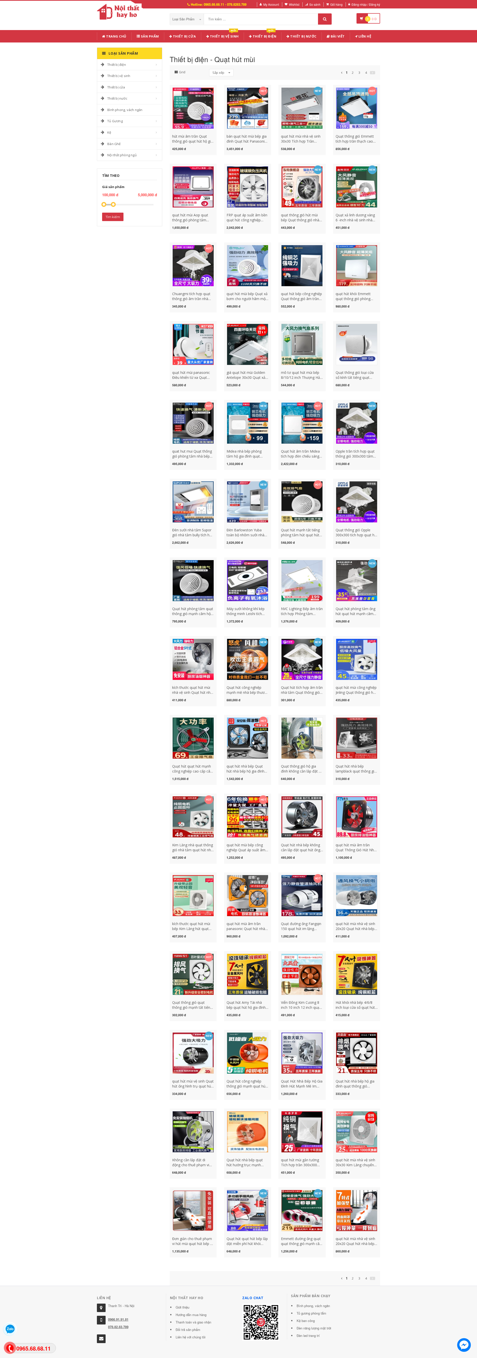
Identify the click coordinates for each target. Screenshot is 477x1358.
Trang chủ (115, 36)
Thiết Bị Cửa (184, 36)
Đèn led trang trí (308, 1335)
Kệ (109, 132)
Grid (182, 72)
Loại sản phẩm (184, 19)
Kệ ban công (306, 1320)
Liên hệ (364, 36)
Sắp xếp (218, 72)
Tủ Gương (115, 121)
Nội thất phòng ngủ (122, 155)
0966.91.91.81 (118, 1319)
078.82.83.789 (118, 1326)
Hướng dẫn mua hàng (191, 1314)
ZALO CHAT (253, 1297)
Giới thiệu (182, 1307)
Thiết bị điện (116, 64)
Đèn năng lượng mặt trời (314, 1328)
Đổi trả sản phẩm (188, 1329)
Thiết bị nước (117, 98)
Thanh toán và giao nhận (193, 1322)
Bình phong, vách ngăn (124, 110)
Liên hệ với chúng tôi (190, 1337)
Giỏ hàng (336, 4)
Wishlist (294, 4)
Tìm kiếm (113, 217)
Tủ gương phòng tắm (311, 1313)
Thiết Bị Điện (264, 35)
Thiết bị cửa (116, 87)
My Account (271, 4)
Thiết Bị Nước (303, 36)
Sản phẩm (149, 36)
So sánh (314, 4)
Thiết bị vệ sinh (224, 35)
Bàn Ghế (113, 144)
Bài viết (337, 36)
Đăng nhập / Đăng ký (366, 4)
